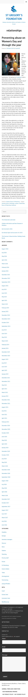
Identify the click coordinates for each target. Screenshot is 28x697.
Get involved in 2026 (7, 229)
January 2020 (5, 447)
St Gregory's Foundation (14, 17)
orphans (17, 203)
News (3, 547)
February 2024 (5, 344)
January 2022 (5, 396)
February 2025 (5, 308)
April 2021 (4, 418)
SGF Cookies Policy (19, 694)
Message (5, 655)
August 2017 (5, 510)
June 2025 (4, 293)
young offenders (6, 583)
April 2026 (4, 260)
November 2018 (6, 473)
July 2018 (4, 484)
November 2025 (6, 278)
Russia (11, 201)
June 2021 (4, 414)
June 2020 (4, 436)
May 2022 (4, 385)
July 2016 (4, 521)
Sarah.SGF (17, 48)
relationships (22, 203)
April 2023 (4, 370)
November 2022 (6, 381)
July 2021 (4, 411)
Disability (4, 532)
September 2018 (6, 477)
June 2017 (4, 514)
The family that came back (8, 219)
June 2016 (4, 525)
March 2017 (5, 517)
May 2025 (4, 296)
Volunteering (5, 580)
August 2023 (5, 359)
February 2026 (5, 267)
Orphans (8, 201)
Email (4, 647)
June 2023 (4, 366)
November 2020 (6, 429)
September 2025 (6, 282)
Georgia (4, 536)
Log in (3, 591)
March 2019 (5, 466)
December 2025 (6, 274)
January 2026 (5, 271)
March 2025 (5, 304)
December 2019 (6, 451)
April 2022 (4, 388)
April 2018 (4, 492)
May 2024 (4, 337)
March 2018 (5, 495)
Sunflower (19, 77)
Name (4, 638)
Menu (26, 2)
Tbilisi (3, 572)
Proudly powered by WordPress (9, 683)
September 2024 (6, 326)
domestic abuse (5, 203)
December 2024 (6, 315)
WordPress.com (5, 685)
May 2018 (4, 488)
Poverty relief (5, 558)
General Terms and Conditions (11, 689)
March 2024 (5, 341)
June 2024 (4, 333)
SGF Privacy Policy (7, 694)
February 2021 (5, 422)
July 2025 (4, 289)
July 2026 (4, 252)
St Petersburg (17, 201)
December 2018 (6, 469)
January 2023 (5, 374)
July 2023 (4, 363)
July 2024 (4, 330)
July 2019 (4, 458)
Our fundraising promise (9, 691)
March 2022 (5, 392)
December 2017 (6, 499)
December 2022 (6, 377)
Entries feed (5, 594)
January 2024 (5, 348)
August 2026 (5, 249)
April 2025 (4, 300)
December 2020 (6, 425)
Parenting (4, 554)
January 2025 (5, 311)
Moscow (4, 543)
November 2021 (6, 403)
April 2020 (4, 444)
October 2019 (5, 455)
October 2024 (5, 322)
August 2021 (5, 407)
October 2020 (5, 433)
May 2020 (4, 440)
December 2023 (6, 352)
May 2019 (4, 462)
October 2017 (5, 503)
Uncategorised (5, 576)
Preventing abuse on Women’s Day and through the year (13, 41)
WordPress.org (5, 602)
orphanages (12, 203)
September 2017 (6, 506)
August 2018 (5, 480)
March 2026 (5, 263)
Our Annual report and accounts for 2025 (12, 232)
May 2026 (4, 256)
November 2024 (6, 319)
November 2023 (6, 355)
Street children (5, 569)
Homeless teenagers (7, 539)
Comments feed (6, 598)
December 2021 (6, 400)
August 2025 (5, 285)
